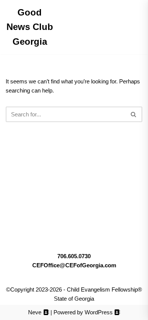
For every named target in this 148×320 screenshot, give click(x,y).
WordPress (99, 312)
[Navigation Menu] (74, 27)
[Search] (133, 114)
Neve (34, 312)
